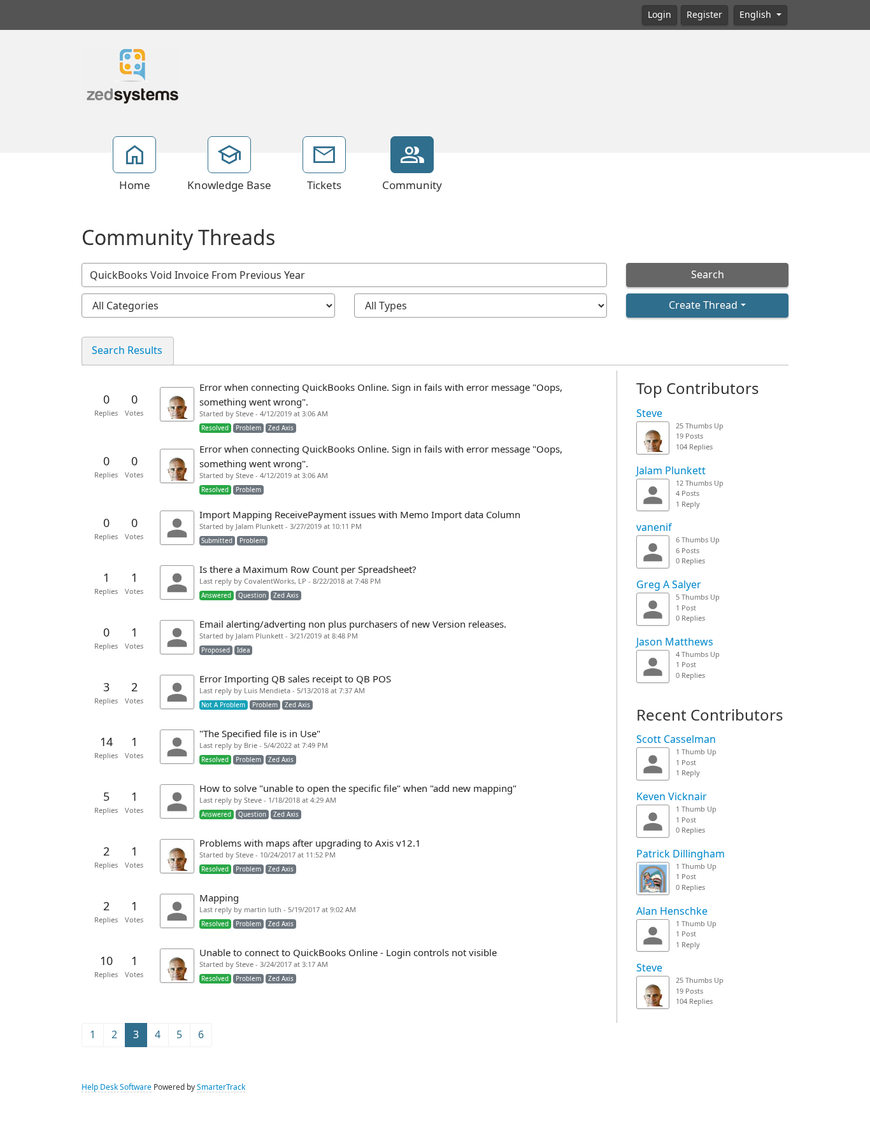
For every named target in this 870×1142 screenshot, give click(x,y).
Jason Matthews (674, 642)
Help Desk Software (117, 1087)
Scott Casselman (676, 739)
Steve (649, 413)
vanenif (654, 527)
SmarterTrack (221, 1087)
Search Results (127, 350)
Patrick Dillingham (680, 854)
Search (707, 275)
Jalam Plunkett (671, 471)
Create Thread (703, 305)
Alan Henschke (672, 911)
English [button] (756, 15)
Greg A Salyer (668, 585)
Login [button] (659, 15)
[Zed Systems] (131, 75)
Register (704, 15)
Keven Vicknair (671, 797)
